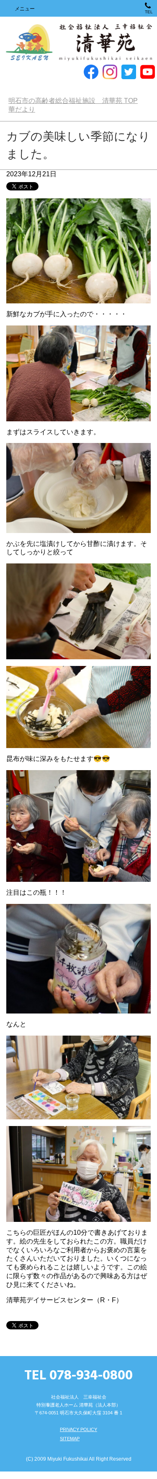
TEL (149, 12)
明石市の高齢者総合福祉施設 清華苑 (79, 43)
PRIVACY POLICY (78, 1436)
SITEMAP (70, 1446)
